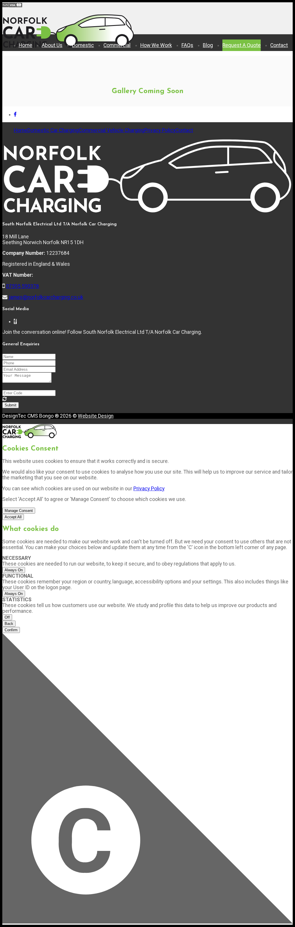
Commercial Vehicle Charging (111, 130)
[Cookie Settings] (147, 779)
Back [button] (9, 623)
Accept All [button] (13, 517)
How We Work (156, 45)
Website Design (96, 416)
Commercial (117, 45)
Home (25, 45)
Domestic (83, 45)
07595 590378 (22, 286)
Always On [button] (14, 570)
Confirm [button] (11, 630)
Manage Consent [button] (19, 510)
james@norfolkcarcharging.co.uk (46, 297)
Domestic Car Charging (53, 130)
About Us (52, 45)
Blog (208, 45)
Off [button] (7, 617)
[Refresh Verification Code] (4, 399)
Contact (279, 45)
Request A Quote (241, 45)
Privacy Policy (159, 130)
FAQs (187, 45)
